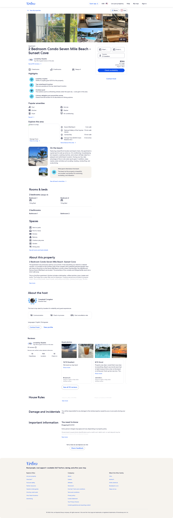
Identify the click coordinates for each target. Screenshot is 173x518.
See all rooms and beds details (38, 250)
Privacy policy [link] (71, 495)
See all (30, 117)
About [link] (69, 476)
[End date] (118, 49)
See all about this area (67, 143)
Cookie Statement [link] (73, 498)
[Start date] (104, 49)
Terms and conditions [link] (73, 492)
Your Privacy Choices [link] (73, 502)
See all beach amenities (57, 181)
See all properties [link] (35, 10)
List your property (117, 4)
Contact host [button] (35, 327)
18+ (124, 39)
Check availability (111, 70)
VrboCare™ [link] (29, 479)
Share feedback (77, 448)
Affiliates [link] (70, 482)
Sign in (144, 4)
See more (32, 283)
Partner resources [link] (31, 486)
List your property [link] (31, 476)
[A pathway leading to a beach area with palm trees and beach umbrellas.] (43, 172)
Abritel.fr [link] (111, 479)
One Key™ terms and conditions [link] (76, 489)
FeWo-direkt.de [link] (113, 482)
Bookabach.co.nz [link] (113, 486)
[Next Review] (124, 371)
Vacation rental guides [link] (32, 489)
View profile (48, 327)
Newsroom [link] (71, 486)
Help (128, 4)
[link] (123, 10)
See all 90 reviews (34, 64)
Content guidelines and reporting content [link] (79, 505)
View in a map (34, 141)
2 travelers (106, 56)
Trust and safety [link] (30, 482)
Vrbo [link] (110, 476)
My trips (136, 4)
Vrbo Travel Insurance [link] (32, 495)
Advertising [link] (29, 498)
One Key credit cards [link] (32, 492)
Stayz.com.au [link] (112, 489)
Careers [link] (70, 479)
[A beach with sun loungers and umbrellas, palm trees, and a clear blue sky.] (38, 156)
